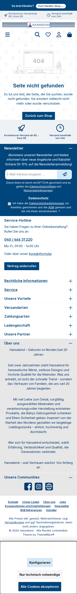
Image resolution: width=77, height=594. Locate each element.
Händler (51, 510)
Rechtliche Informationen (25, 281)
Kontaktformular (40, 254)
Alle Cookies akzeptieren (40, 586)
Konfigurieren (39, 562)
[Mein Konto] (58, 34)
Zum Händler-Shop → (51, 6)
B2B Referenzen (31, 510)
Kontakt (13, 502)
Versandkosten (14, 522)
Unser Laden (30, 502)
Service (11, 290)
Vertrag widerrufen (21, 266)
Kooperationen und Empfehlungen (28, 506)
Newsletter (62, 506)
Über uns (49, 502)
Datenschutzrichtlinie (43, 186)
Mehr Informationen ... (39, 553)
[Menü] (7, 34)
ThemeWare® (45, 534)
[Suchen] (37, 34)
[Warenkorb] (69, 34)
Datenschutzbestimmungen (46, 203)
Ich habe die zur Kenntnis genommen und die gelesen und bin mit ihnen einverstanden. (41, 207)
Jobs (62, 502)
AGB (51, 207)
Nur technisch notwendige (39, 574)
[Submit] (64, 174)
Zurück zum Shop (38, 115)
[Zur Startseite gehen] (38, 24)
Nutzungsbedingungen (38, 190)
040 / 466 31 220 (18, 239)
